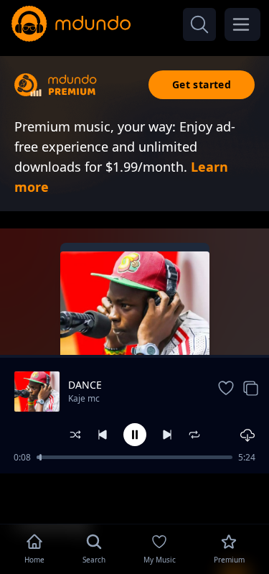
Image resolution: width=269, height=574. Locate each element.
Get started (201, 84)
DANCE (85, 385)
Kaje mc (84, 398)
